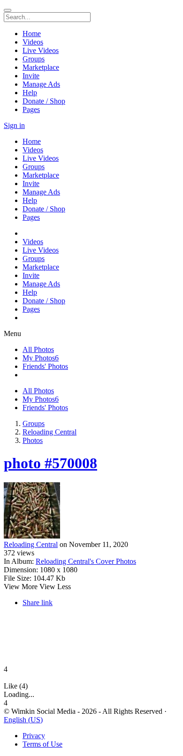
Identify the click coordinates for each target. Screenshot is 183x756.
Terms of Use (42, 744)
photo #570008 (50, 463)
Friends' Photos (45, 366)
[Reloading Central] (91, 511)
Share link (38, 602)
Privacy (34, 736)
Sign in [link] (14, 125)
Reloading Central (49, 432)
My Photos (41, 358)
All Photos (38, 349)
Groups (34, 423)
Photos (33, 440)
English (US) (23, 720)
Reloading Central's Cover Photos (86, 561)
